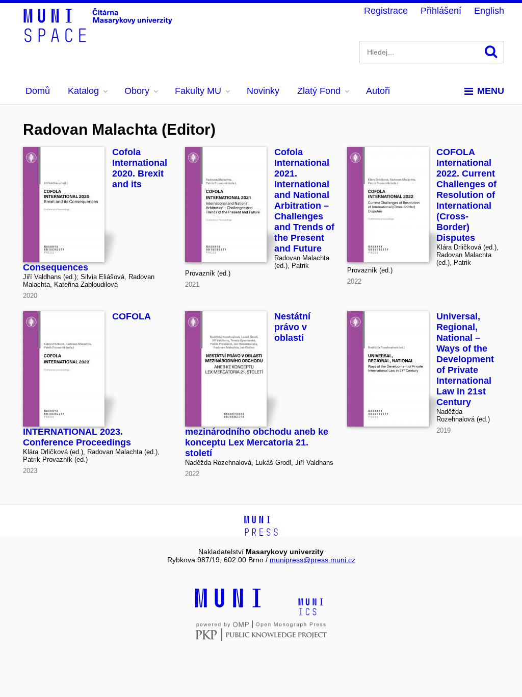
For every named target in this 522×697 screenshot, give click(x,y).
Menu (490, 91)
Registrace (386, 11)
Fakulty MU (198, 91)
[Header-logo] (99, 38)
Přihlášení (441, 11)
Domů (37, 91)
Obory (136, 91)
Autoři (378, 91)
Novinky (263, 91)
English (489, 11)
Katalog (83, 91)
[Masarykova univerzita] (228, 606)
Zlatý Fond (319, 91)
